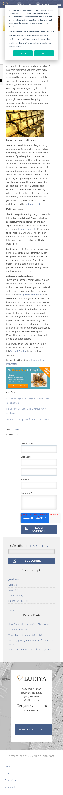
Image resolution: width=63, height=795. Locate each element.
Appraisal (46, 4)
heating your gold (27, 229)
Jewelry (14, 579)
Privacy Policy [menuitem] (11, 787)
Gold (16, 429)
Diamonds (15, 595)
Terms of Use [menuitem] (10, 780)
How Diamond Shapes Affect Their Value (29, 624)
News (13, 590)
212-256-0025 (28, 4)
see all (11, 609)
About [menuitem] (7, 773)
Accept (23, 53)
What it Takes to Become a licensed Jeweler (30, 649)
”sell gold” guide (18, 351)
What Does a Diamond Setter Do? (25, 634)
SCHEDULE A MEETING (34, 729)
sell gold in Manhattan (30, 294)
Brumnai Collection (18, 629)
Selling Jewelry (18, 600)
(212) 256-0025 (31, 696)
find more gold (32, 204)
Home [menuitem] (7, 766)
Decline (44, 53)
